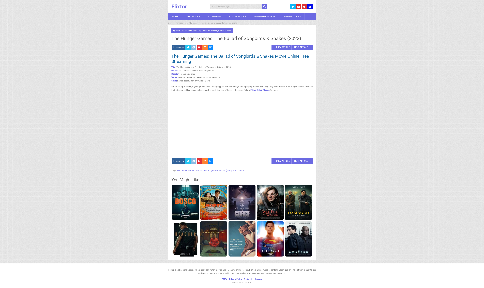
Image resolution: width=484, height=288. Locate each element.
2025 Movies (214, 16)
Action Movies (237, 16)
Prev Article (283, 47)
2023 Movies (181, 30)
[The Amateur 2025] (298, 239)
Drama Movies (224, 30)
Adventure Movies (264, 16)
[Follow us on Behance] (310, 6)
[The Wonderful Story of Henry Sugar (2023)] (213, 239)
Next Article (301, 47)
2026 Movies (193, 16)
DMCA (225, 279)
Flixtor (179, 6)
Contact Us (248, 279)
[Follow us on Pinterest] (304, 6)
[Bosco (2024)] (185, 202)
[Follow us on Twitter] (293, 6)
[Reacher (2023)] (185, 239)
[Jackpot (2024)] (213, 202)
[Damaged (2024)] (298, 202)
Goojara (258, 279)
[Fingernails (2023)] (242, 239)
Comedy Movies (292, 16)
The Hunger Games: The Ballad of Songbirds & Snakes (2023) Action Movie (210, 170)
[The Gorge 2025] (242, 202)
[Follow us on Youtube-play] (298, 6)
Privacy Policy (235, 279)
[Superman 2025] (270, 239)
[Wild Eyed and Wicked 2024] (270, 202)
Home (175, 16)
